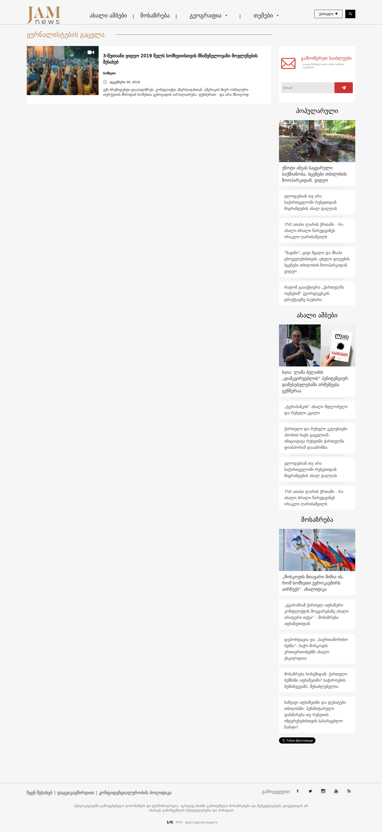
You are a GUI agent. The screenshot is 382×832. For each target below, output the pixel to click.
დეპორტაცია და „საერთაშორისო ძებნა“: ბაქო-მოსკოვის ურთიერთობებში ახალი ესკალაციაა (316, 648)
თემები (263, 15)
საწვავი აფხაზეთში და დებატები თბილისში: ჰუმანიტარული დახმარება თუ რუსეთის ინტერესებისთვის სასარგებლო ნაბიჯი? (315, 714)
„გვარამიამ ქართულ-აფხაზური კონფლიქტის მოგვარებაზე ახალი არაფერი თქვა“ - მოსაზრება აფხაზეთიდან (316, 614)
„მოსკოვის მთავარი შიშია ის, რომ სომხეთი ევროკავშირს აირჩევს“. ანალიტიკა (313, 583)
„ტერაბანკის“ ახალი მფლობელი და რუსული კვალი (316, 409)
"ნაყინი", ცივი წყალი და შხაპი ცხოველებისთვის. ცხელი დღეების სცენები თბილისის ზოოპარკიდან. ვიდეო (317, 262)
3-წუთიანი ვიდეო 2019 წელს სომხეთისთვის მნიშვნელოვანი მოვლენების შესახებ (180, 59)
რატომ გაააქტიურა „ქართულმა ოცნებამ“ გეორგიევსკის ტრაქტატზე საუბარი (314, 293)
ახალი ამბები (108, 15)
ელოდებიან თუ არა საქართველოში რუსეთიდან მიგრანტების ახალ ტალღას (310, 202)
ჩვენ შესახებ (39, 792)
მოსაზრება (155, 15)
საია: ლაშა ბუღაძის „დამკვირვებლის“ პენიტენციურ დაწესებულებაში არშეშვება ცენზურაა (315, 381)
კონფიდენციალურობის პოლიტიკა (135, 792)
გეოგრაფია (206, 15)
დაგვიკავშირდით (75, 792)
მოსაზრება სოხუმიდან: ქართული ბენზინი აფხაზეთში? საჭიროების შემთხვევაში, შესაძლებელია (315, 680)
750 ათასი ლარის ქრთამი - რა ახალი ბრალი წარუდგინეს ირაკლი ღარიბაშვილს (313, 230)
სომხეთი (109, 73)
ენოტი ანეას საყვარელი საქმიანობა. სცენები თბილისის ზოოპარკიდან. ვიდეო (314, 174)
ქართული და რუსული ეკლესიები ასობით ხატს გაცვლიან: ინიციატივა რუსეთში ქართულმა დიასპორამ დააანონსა (315, 438)
